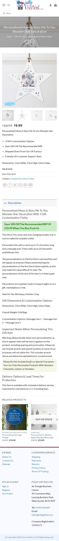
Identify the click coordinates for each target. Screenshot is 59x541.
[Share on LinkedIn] (30, 185)
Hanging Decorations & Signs (40, 36)
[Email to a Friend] (20, 185)
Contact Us (7, 460)
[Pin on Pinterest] (25, 185)
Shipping (36, 456)
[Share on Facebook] (10, 185)
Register (6, 490)
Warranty (36, 460)
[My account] (50, 5)
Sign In (5, 486)
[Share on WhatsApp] (4, 185)
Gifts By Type (20, 36)
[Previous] (6, 80)
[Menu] (4, 4)
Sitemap (6, 464)
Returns (36, 464)
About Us (7, 456)
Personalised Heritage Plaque (12, 436)
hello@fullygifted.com (42, 514)
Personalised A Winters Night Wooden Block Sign (42, 436)
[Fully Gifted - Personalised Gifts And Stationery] (29, 5)
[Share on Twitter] (15, 185)
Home (9, 36)
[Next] (52, 80)
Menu (8, 13)
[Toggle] (5, 203)
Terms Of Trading (40, 471)
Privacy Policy (38, 467)
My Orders (7, 493)
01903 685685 (42, 507)
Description (14, 202)
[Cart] (55, 5)
